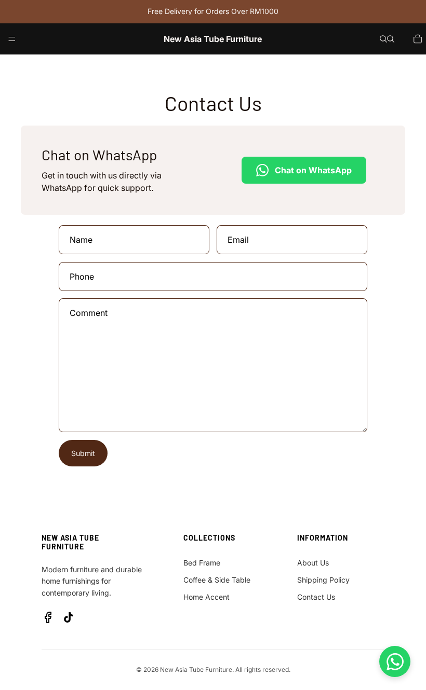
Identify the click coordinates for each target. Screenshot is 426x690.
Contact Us (316, 596)
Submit (83, 453)
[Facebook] (48, 617)
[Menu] (12, 39)
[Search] (383, 38)
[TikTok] (68, 617)
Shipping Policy (323, 579)
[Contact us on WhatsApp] (394, 661)
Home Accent (206, 596)
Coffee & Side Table (216, 579)
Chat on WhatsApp (313, 170)
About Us (313, 562)
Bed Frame (201, 562)
